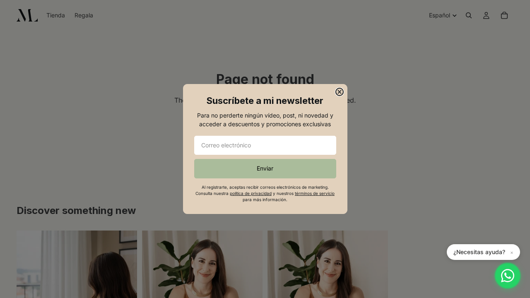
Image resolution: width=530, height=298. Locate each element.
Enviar (265, 168)
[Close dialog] (339, 92)
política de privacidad (251, 193)
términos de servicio (315, 193)
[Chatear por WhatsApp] (507, 275)
